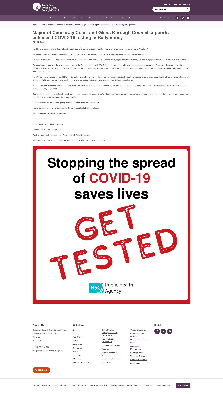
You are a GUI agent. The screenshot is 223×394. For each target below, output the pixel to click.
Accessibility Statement (164, 385)
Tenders (76, 355)
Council (76, 333)
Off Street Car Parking (111, 345)
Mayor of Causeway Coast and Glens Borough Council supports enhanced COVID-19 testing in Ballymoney (92, 24)
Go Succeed (135, 363)
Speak (40, 370)
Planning (76, 359)
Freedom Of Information (78, 385)
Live (75, 330)
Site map (36, 385)
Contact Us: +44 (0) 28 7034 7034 (176, 4)
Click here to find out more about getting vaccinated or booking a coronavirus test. (66, 102)
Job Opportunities (117, 385)
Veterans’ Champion (138, 360)
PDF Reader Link (146, 385)
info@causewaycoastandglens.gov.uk (48, 351)
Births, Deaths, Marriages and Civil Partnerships (109, 332)
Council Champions (138, 330)
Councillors (106, 362)
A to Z (75, 352)
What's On (77, 344)
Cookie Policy (132, 385)
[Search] (188, 9)
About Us (105, 349)
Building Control (136, 352)
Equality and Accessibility (98, 385)
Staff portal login (183, 385)
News (43, 24)
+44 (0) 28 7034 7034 (41, 347)
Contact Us (77, 348)
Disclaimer (46, 385)
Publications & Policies (111, 359)
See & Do (77, 337)
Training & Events (137, 356)
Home (35, 24)
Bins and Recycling (81, 362)
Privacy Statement (59, 385)
